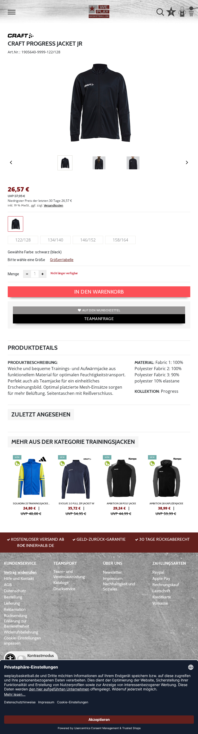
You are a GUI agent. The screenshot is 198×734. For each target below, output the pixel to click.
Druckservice (64, 588)
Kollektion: (147, 391)
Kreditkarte (161, 597)
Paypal (158, 572)
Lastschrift (161, 590)
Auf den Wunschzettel (101, 310)
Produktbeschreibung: (33, 362)
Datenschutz (15, 590)
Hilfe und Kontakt (19, 578)
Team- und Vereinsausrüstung (69, 574)
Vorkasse (160, 603)
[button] (11, 12)
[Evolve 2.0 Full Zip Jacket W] (76, 485)
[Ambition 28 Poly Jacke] (121, 485)
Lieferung (12, 603)
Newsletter (112, 572)
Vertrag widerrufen (20, 572)
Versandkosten (53, 205)
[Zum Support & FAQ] (171, 11)
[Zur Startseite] (99, 11)
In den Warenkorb (99, 292)
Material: (144, 362)
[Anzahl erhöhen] (42, 274)
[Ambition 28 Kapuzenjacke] (166, 485)
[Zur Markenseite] (21, 36)
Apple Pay (161, 578)
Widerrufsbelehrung (21, 632)
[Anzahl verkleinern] (27, 274)
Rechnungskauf (165, 584)
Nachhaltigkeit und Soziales (119, 586)
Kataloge (61, 582)
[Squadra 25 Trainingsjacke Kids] (31, 485)
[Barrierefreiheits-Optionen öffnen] (10, 658)
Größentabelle (61, 260)
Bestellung (13, 597)
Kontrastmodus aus (40, 658)
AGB (8, 584)
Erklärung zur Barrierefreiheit (16, 624)
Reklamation (15, 609)
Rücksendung (15, 615)
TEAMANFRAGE (99, 318)
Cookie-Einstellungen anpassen (22, 641)
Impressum (112, 578)
